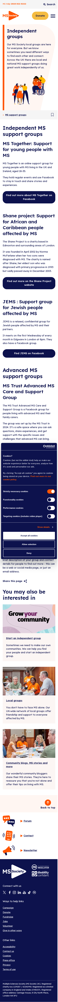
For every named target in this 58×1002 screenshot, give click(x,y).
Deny (29, 553)
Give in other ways (12, 930)
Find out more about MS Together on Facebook (29, 197)
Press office (9, 960)
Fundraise (8, 917)
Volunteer (8, 926)
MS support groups (15, 114)
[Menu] (53, 16)
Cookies (7, 955)
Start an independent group (23, 638)
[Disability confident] (40, 873)
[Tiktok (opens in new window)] (29, 893)
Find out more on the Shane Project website (29, 283)
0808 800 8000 (18, 4)
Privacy (7, 965)
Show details (43, 527)
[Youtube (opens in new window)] (24, 893)
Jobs (5, 921)
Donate (40, 15)
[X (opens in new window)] (4, 893)
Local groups (14, 700)
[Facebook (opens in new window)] (9, 893)
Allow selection (29, 544)
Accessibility (9, 946)
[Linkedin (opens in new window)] (19, 893)
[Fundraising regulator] (40, 867)
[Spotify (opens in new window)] (34, 893)
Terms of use (9, 969)
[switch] (51, 500)
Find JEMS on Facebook (29, 353)
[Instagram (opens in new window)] (14, 893)
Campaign (8, 907)
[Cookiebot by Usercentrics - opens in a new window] (43, 446)
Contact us (8, 951)
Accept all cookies (29, 535)
